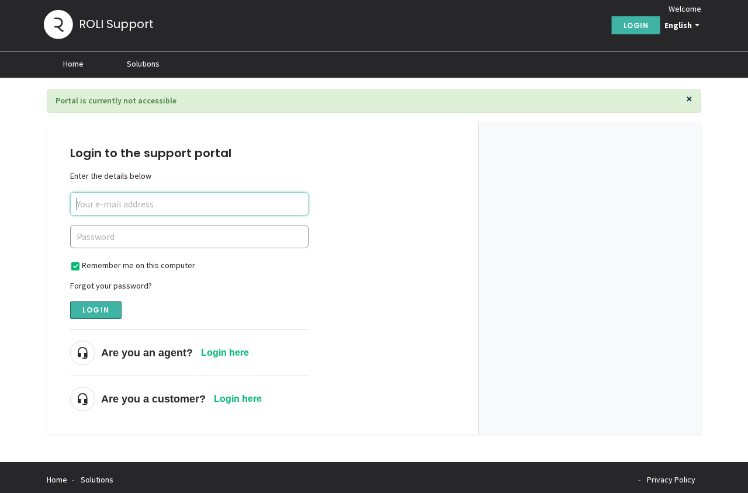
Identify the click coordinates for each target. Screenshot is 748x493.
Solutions (143, 63)
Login (95, 310)
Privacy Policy (671, 479)
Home (73, 63)
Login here (225, 352)
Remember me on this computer (138, 265)
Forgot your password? (111, 285)
